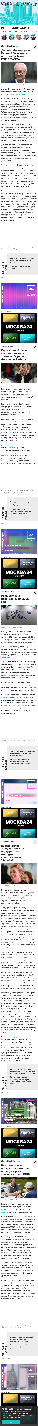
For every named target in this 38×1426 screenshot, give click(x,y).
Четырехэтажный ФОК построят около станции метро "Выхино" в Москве (22, 260)
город (8, 1092)
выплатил (5, 697)
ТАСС (26, 394)
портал (4, 1212)
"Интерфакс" (6, 657)
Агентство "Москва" (17, 94)
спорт (3, 277)
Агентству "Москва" (22, 898)
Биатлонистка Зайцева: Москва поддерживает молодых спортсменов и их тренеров (21, 761)
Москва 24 (19, 28)
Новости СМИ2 (6, 312)
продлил (9, 447)
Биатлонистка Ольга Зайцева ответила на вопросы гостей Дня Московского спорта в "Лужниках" (23, 1071)
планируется (23, 191)
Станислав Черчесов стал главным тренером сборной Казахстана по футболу (20, 512)
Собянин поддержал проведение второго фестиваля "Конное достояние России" (22, 754)
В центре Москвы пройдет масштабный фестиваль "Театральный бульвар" (19, 1347)
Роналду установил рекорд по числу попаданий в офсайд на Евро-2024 (21, 504)
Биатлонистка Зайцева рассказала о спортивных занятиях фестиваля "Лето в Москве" (20, 1080)
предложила (18, 1037)
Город (18, 1161)
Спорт (18, 46)
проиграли (19, 419)
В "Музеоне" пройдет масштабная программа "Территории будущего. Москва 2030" (22, 1339)
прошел (20, 1262)
